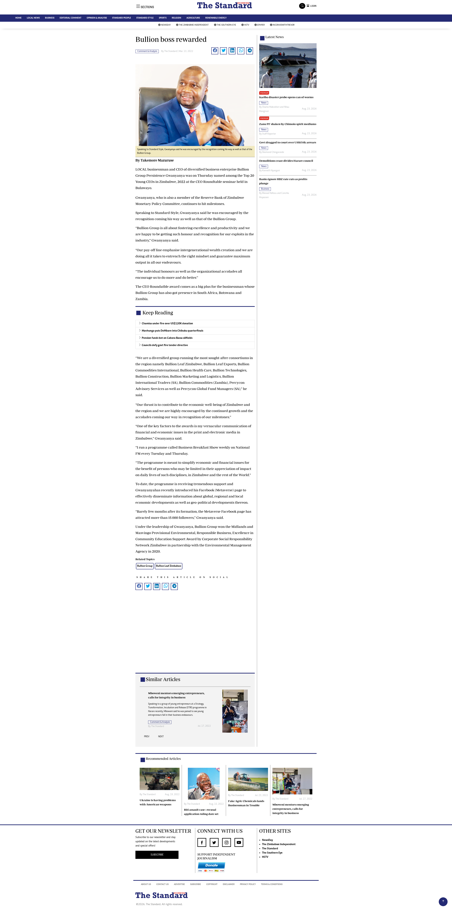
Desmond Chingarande (273, 152)
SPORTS (162, 18)
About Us (146, 884)
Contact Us (162, 884)
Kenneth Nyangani (271, 170)
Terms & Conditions (271, 884)
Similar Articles (163, 679)
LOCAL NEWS (33, 18)
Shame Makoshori (270, 107)
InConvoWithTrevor (284, 25)
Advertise (179, 884)
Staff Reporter (269, 134)
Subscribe (195, 884)
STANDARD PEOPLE (121, 18)
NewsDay (166, 25)
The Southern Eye (226, 25)
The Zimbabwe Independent (194, 25)
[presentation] (146, 737)
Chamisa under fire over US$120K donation (167, 323)
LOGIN (312, 5)
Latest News (274, 37)
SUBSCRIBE (157, 854)
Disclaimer (229, 884)
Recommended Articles (163, 759)
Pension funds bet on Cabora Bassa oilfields (167, 338)
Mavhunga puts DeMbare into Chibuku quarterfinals (172, 330)
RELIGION (176, 18)
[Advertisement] (195, 637)
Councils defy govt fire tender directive (165, 345)
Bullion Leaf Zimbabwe (168, 566)
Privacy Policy (248, 884)
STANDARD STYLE (145, 18)
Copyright (212, 884)
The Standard (270, 848)
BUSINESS (49, 18)
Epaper (261, 25)
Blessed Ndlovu (269, 193)
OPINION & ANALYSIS (97, 18)
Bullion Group (145, 566)
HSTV (246, 25)
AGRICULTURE (193, 18)
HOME (18, 18)
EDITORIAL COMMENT (70, 18)
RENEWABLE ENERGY (216, 18)
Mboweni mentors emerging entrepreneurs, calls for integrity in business (290, 809)
